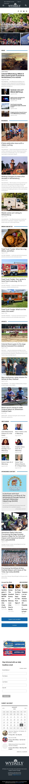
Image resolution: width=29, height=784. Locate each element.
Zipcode (4, 687)
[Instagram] (21, 11)
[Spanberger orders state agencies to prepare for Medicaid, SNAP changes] (5, 92)
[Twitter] (27, 11)
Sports (4, 321)
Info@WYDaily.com (16, 774)
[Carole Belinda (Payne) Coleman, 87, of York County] (5, 427)
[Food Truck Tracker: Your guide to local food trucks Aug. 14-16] (14, 268)
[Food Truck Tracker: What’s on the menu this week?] (14, 298)
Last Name (4, 681)
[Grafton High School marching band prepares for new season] (10, 39)
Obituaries (5, 421)
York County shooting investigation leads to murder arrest (18, 106)
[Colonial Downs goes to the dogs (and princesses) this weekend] (14, 333)
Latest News (4, 22)
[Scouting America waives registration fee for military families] (14, 23)
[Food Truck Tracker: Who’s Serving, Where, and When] (14, 238)
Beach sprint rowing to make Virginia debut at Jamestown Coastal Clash (12, 409)
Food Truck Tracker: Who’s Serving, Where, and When (14, 250)
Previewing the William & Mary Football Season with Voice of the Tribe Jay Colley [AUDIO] (13, 570)
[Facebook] (18, 11)
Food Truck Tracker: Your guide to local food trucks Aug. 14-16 (13, 280)
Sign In (19, 1)
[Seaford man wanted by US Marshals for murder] (5, 99)
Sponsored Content (8, 471)
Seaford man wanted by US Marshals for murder (17, 98)
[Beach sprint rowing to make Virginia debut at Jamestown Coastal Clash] (14, 396)
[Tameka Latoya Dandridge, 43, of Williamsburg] (5, 442)
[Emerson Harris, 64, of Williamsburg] (5, 457)
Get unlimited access (9, 1)
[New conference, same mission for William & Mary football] (14, 366)
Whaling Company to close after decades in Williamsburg (13, 177)
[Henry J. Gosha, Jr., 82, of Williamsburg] (19, 427)
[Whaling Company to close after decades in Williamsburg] (14, 165)
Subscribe (6, 3)
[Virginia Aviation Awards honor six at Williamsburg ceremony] (5, 114)
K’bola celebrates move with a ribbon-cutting (12, 144)
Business (4, 120)
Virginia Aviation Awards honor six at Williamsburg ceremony (18, 113)
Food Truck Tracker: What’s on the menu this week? (13, 310)
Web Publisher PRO (20, 782)
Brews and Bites (7, 226)
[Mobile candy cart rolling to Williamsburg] (14, 202)
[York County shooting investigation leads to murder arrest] (5, 106)
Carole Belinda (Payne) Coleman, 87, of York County (7, 433)
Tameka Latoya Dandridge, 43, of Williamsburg (5, 448)
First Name (5, 676)
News (3, 50)
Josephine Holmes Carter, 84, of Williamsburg (20, 448)
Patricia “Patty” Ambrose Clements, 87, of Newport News (20, 464)
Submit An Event (7, 703)
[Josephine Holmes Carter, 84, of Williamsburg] (19, 442)
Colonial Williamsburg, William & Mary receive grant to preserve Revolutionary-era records (12, 75)
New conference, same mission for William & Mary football (14, 378)
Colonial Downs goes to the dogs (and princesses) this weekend (13, 345)
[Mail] (24, 11)
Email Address (6, 670)
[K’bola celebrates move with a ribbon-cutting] (14, 132)
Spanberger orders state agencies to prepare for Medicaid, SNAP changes (17, 91)
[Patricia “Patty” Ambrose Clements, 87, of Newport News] (19, 457)
